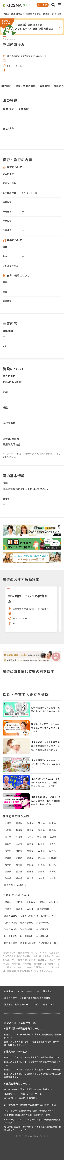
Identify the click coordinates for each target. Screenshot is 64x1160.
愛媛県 (30, 871)
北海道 (8, 823)
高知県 (41, 871)
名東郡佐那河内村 (29, 916)
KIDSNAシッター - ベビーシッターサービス (23, 1094)
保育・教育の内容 (26, 86)
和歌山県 (52, 858)
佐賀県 (8, 878)
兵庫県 (30, 858)
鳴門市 (19, 902)
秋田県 (52, 823)
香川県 (19, 871)
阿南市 (42, 902)
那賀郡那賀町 (26, 922)
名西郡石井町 (47, 916)
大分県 (41, 878)
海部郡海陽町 (26, 929)
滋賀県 (52, 851)
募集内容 (45, 86)
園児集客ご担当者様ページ (17, 1004)
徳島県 (8, 871)
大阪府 (19, 858)
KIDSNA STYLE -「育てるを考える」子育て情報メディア (29, 1089)
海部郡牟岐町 (42, 922)
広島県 (41, 864)
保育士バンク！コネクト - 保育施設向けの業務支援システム (31, 1057)
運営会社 (47, 991)
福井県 (30, 844)
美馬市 (19, 909)
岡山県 (30, 864)
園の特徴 (6, 86)
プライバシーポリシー (28, 991)
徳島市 (8, 902)
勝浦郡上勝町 (10, 916)
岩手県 (30, 823)
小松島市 (30, 902)
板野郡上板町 (10, 943)
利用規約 (8, 991)
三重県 (41, 851)
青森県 (19, 823)
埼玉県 (8, 837)
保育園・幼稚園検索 (12, 14)
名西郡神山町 (10, 922)
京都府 (8, 858)
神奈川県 (41, 837)
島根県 (19, 864)
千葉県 (19, 837)
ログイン (42, 5)
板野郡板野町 (42, 936)
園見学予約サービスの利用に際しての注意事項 (27, 998)
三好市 (30, 909)
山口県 (52, 864)
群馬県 (52, 830)
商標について (49, 1004)
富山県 (8, 844)
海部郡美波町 (10, 929)
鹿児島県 (8, 885)
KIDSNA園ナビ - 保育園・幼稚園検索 (20, 1098)
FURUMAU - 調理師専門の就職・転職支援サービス (27, 1115)
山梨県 (41, 844)
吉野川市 (53, 902)
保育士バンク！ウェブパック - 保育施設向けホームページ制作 (32, 1069)
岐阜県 (8, 851)
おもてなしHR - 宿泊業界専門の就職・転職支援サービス (29, 1110)
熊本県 (30, 878)
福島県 (19, 830)
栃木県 (41, 830)
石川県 (19, 844)
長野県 (52, 844)
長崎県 (19, 878)
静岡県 (19, 851)
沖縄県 (20, 885)
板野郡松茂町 (42, 929)
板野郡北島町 (10, 936)
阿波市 (8, 909)
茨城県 (30, 830)
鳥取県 (8, 864)
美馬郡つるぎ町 (27, 943)
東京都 (30, 837)
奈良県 (41, 858)
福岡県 (52, 871)
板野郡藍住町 (26, 936)
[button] (53, 5)
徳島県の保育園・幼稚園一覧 (40, 14)
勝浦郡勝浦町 (44, 909)
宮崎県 (52, 878)
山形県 (8, 830)
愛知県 (30, 851)
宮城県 (41, 823)
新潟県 (53, 837)
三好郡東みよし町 (47, 943)
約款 (37, 1004)
